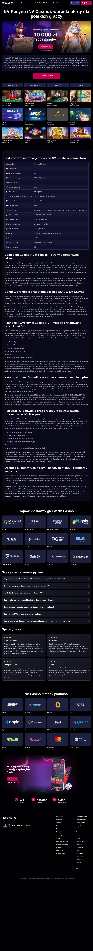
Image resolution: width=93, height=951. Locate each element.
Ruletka (78, 862)
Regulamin (59, 847)
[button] (46, 579)
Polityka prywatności (62, 844)
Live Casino (38, 3)
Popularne (12, 85)
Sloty (80, 85)
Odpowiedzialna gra (62, 841)
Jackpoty (79, 865)
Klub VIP (51, 3)
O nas (58, 838)
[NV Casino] (9, 818)
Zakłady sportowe (81, 816)
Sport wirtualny (80, 822)
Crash (58, 85)
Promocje (24, 3)
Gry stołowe (79, 853)
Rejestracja (86, 3)
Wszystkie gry (80, 869)
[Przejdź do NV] (46, 37)
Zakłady (45, 3)
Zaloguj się (75, 3)
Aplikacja (58, 3)
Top (77, 832)
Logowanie (59, 816)
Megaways (79, 847)
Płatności (58, 832)
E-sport (78, 825)
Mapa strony (59, 829)
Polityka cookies (60, 853)
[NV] (7, 3)
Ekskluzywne (80, 841)
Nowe (78, 838)
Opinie (58, 825)
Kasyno (31, 3)
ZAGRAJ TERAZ (46, 76)
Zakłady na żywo (81, 819)
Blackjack (79, 859)
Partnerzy (59, 835)
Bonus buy (79, 844)
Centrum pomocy (61, 850)
